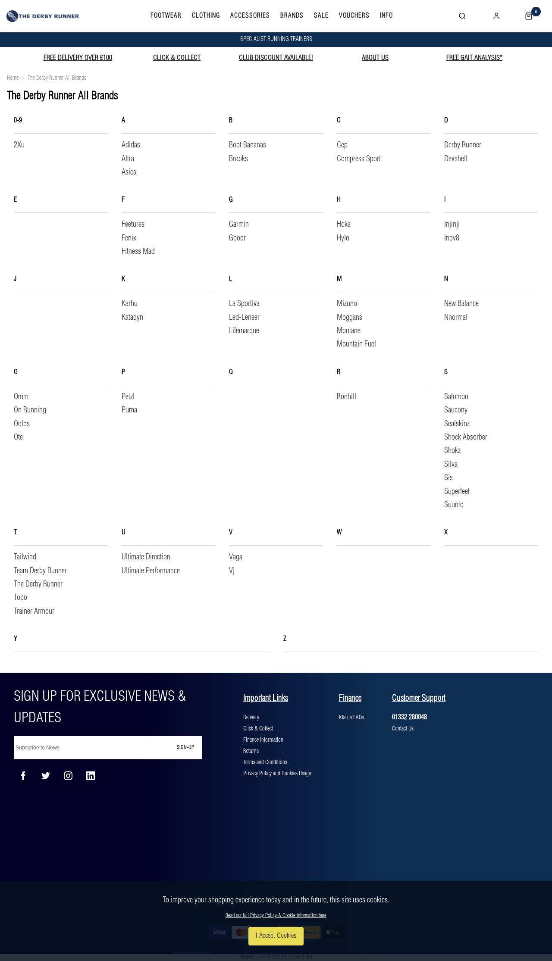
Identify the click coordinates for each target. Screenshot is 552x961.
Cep (342, 145)
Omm (21, 396)
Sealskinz (457, 424)
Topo (20, 597)
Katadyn (132, 317)
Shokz (452, 450)
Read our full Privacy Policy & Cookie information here (276, 915)
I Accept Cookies (276, 936)
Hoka (344, 224)
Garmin (239, 224)
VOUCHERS (354, 16)
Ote (18, 437)
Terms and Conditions (265, 762)
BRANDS (292, 16)
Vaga (235, 557)
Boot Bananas (247, 145)
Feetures (133, 224)
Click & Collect (258, 728)
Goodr (237, 238)
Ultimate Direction (146, 557)
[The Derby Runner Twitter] (45, 775)
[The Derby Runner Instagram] (68, 775)
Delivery (251, 717)
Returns (251, 751)
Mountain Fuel (356, 344)
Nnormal (455, 317)
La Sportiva (244, 303)
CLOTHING (206, 16)
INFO (386, 16)
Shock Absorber (465, 437)
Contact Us (403, 728)
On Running (30, 410)
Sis (448, 477)
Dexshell (455, 159)
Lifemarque (244, 331)
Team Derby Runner (40, 571)
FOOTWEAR (166, 16)
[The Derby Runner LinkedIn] (90, 775)
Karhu (130, 303)
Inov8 (451, 238)
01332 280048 (409, 717)
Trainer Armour (34, 611)
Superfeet (457, 491)
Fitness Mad (138, 251)
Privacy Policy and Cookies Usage (277, 773)
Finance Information (263, 740)
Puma (129, 410)
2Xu (19, 145)
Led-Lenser (244, 317)
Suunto (454, 505)
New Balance (461, 303)
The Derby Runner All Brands (57, 78)
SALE (321, 16)
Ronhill (346, 396)
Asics (129, 172)
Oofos (22, 424)
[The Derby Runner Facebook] (23, 775)
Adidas (131, 145)
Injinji (452, 224)
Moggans (349, 317)
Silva (451, 464)
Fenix (129, 238)
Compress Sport (359, 159)
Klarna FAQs (351, 717)
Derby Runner (462, 145)
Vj (232, 571)
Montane (349, 331)
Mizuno (347, 303)
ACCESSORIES (250, 16)
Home (13, 78)
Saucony (455, 410)
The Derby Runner (38, 584)
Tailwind (25, 557)
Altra (128, 159)
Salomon (456, 396)
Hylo (343, 238)
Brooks (238, 159)
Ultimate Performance (151, 571)
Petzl (128, 396)
